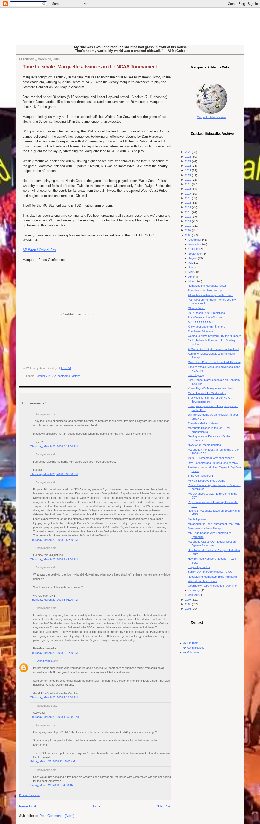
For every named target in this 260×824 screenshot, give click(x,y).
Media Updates (197, 519)
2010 (188, 225)
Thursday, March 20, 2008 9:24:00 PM (54, 697)
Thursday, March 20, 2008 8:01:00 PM (54, 599)
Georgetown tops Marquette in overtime (212, 585)
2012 (188, 216)
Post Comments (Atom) (57, 816)
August (193, 258)
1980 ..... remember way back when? (211, 457)
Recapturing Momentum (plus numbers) (212, 576)
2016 (188, 198)
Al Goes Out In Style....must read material (213, 349)
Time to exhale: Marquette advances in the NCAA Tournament (90, 66)
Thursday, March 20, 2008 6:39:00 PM (54, 474)
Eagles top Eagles (199, 567)
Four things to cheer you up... (206, 290)
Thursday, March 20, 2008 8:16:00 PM (54, 652)
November (195, 244)
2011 (188, 221)
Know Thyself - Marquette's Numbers (211, 388)
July (191, 262)
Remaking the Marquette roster (207, 285)
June (191, 267)
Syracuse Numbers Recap (204, 528)
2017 (188, 193)
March (192, 281)
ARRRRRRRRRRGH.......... (205, 321)
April (191, 276)
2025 (188, 156)
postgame (64, 375)
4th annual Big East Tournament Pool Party (214, 523)
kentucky (41, 375)
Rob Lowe (193, 652)
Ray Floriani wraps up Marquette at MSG (213, 462)
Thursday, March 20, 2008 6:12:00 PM (54, 446)
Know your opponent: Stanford (206, 326)
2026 (188, 152)
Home (96, 806)
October (193, 248)
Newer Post (27, 806)
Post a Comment (29, 795)
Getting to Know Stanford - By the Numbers (214, 335)
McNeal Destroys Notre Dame (206, 480)
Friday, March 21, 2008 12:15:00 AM (52, 761)
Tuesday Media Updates (203, 423)
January (193, 594)
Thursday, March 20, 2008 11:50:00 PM (54, 716)
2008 (188, 235)
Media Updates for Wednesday (207, 393)
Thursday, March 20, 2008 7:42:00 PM (54, 559)
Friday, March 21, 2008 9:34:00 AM (51, 785)
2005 (188, 608)
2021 (188, 175)
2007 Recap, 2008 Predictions (206, 312)
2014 (188, 207)
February (194, 590)
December (195, 239)
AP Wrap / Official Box (39, 250)
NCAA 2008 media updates (204, 444)
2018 (188, 188)
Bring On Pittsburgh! (200, 475)
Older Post (163, 806)
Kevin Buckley (195, 647)
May (191, 271)
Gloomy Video (196, 308)
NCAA (52, 375)
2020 (188, 179)
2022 (188, 170)
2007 (188, 599)
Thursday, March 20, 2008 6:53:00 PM (54, 539)
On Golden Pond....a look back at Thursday (214, 362)
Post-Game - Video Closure (205, 317)
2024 (188, 161)
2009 (188, 230)
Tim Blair (192, 642)
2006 (188, 604)
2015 (188, 202)
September (195, 253)
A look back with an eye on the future (210, 295)
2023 (188, 165)
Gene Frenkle (44, 660)
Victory (75, 375)
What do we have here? (202, 581)
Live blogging (196, 375)
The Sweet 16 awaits (201, 331)
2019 (188, 184)
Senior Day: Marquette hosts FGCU (210, 571)
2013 (188, 212)
